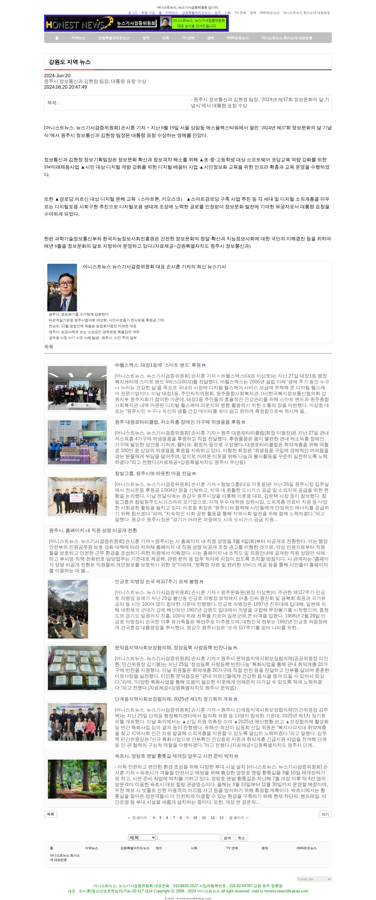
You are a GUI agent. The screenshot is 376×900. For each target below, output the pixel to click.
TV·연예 (232, 848)
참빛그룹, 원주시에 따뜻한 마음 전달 (153, 473)
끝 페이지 (236, 818)
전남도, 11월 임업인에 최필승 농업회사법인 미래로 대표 (93, 326)
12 (213, 818)
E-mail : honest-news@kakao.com (188, 898)
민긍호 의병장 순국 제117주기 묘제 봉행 (157, 581)
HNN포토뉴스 (307, 848)
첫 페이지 (139, 818)
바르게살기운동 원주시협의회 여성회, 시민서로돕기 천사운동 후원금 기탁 (106, 320)
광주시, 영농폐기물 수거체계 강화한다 (79, 314)
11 (204, 818)
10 (195, 818)
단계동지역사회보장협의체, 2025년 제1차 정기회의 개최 (174, 698)
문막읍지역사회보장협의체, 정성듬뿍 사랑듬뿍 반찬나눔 (173, 647)
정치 (159, 848)
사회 (194, 848)
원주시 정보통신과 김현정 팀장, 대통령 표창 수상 (95, 81)
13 (221, 818)
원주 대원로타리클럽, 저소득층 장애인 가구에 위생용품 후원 (178, 421)
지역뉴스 (91, 848)
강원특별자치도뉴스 (135, 848)
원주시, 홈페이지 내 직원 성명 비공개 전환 (93, 530)
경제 (264, 848)
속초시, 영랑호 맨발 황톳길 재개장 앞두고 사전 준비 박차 (174, 755)
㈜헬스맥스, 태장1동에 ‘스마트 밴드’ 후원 (158, 364)
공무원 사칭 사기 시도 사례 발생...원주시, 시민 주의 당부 (93, 338)
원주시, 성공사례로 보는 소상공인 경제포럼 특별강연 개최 (94, 332)
